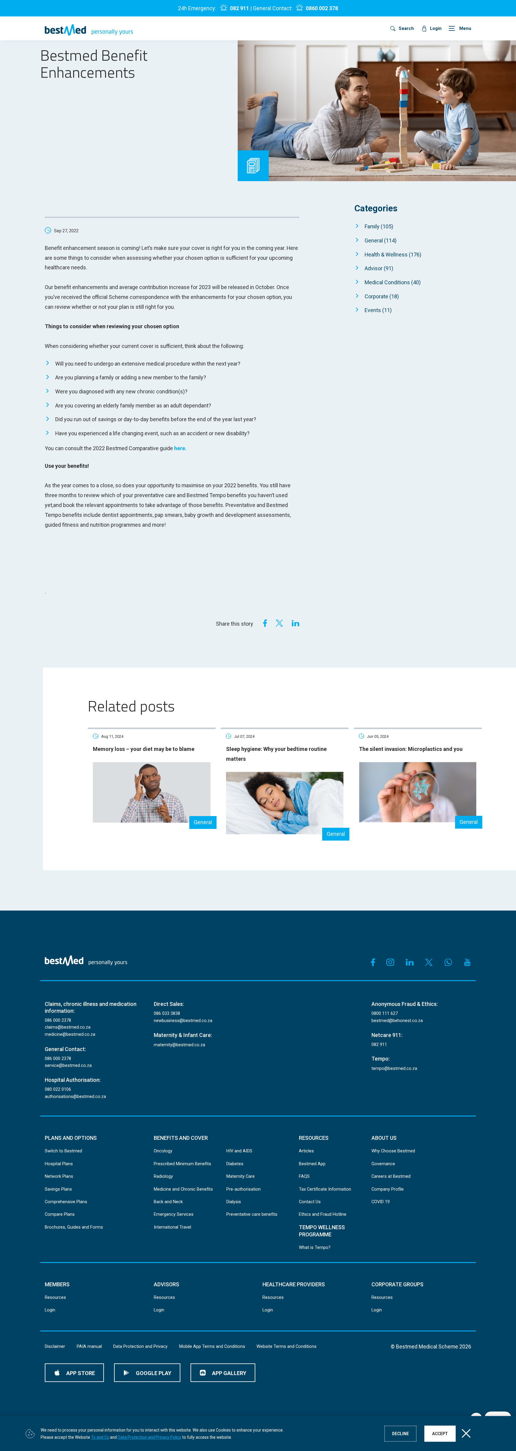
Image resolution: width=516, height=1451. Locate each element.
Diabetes (234, 1163)
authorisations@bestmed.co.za (75, 1096)
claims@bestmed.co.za (67, 1027)
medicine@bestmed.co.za (70, 1034)
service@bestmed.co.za (68, 1065)
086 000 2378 (58, 1020)
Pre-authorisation (243, 1189)
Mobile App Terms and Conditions (212, 1346)
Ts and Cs (100, 1437)
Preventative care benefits (251, 1214)
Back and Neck (168, 1201)
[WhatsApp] (448, 962)
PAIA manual (89, 1346)
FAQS (304, 1176)
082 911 (239, 8)
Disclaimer (55, 1346)
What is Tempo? (315, 1247)
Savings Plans (58, 1189)
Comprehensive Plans (66, 1201)
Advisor (379, 268)
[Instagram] (390, 962)
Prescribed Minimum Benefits (182, 1163)
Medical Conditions (393, 282)
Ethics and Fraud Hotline (322, 1214)
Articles (306, 1151)
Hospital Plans (59, 1163)
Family (379, 226)
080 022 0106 (58, 1089)
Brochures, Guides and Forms (74, 1227)
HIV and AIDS (239, 1151)
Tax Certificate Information (325, 1189)
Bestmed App (312, 1163)
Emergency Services (174, 1214)
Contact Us (310, 1201)
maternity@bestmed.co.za (179, 1044)
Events (378, 310)
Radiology (163, 1176)
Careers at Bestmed (391, 1176)
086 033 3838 (167, 1013)
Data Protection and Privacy (140, 1346)
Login (50, 1310)
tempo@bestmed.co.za (394, 1068)
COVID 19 (380, 1201)
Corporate (382, 296)
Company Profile (387, 1189)
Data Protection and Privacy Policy (149, 1437)
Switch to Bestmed (63, 1151)
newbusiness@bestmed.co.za (183, 1020)
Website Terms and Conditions (287, 1346)
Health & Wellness (393, 254)
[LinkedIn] (295, 623)
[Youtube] (467, 962)
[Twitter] (279, 623)
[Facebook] (263, 623)
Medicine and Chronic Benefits (183, 1189)
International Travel (172, 1227)
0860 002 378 (322, 8)
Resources (55, 1297)
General (381, 240)
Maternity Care (240, 1176)
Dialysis (233, 1201)
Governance (383, 1163)
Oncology (163, 1151)
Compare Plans (60, 1214)
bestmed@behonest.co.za (397, 1020)
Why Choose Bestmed (393, 1151)
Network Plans (59, 1176)
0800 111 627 (384, 1013)
